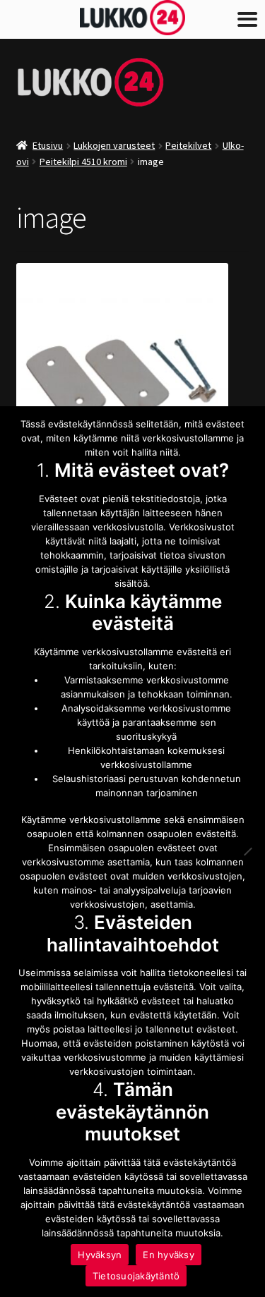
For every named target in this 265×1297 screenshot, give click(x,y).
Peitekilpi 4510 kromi (83, 161)
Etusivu (48, 145)
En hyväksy (168, 1254)
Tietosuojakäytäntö (136, 1275)
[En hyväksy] (247, 851)
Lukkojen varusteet (114, 145)
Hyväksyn (100, 1254)
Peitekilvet (188, 145)
